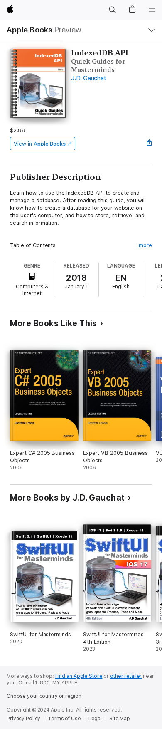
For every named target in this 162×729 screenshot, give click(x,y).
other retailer (126, 676)
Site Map (119, 719)
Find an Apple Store (79, 676)
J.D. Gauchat (88, 78)
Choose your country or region (44, 696)
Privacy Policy (23, 719)
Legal (95, 719)
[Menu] (152, 10)
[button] (112, 10)
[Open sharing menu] (149, 143)
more (145, 245)
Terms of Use (64, 719)
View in (40, 144)
